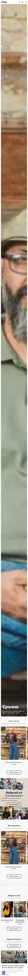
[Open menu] (26, 2)
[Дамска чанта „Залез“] (7, 909)
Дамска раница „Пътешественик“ (14, 762)
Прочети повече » (5, 974)
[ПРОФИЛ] (19, 2)
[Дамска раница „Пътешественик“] (13, 743)
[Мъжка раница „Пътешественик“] (20, 909)
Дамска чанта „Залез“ (7, 920)
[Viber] (3, 972)
